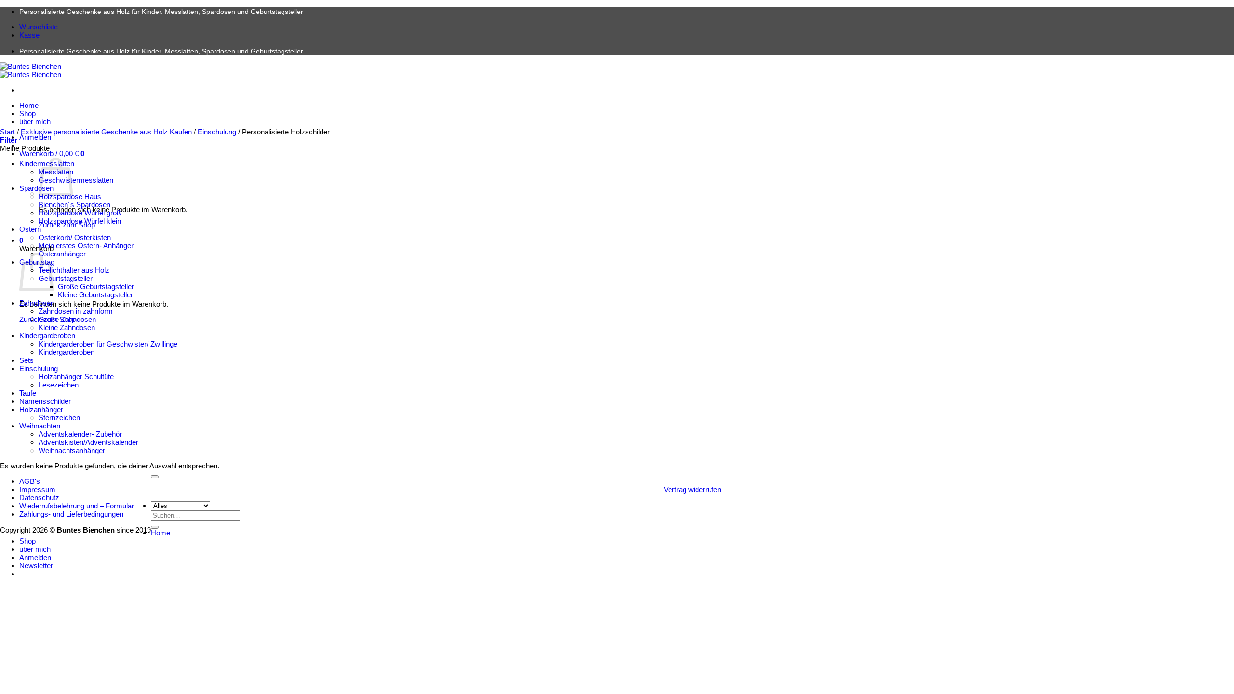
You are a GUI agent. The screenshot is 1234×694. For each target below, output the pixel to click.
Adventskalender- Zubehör (80, 434)
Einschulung (217, 132)
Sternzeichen (59, 418)
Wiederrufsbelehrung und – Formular (76, 506)
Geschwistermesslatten (76, 180)
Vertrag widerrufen (692, 489)
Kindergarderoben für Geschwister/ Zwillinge (108, 344)
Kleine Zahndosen (67, 327)
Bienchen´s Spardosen (74, 204)
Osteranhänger (62, 254)
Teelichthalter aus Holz (74, 270)
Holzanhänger (41, 409)
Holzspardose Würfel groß (80, 213)
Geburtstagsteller (66, 278)
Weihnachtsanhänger (72, 450)
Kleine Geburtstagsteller (95, 295)
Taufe (27, 393)
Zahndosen (36, 303)
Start (7, 132)
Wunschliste (38, 27)
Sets (26, 360)
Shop (27, 113)
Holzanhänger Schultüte (76, 377)
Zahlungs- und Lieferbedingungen (71, 514)
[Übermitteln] (155, 527)
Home (29, 105)
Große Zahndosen (67, 319)
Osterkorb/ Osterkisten (75, 237)
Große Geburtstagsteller (96, 286)
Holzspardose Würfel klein (80, 221)
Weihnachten (39, 426)
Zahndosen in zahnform (76, 311)
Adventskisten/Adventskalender (88, 442)
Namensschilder (45, 401)
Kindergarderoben (47, 336)
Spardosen (36, 188)
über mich (35, 122)
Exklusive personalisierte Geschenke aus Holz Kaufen (106, 132)
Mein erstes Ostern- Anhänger (86, 245)
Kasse (29, 35)
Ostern (30, 229)
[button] (51, 153)
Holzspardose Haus (70, 196)
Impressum (37, 489)
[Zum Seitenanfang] (155, 476)
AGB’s (29, 481)
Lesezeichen (59, 385)
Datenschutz (39, 498)
